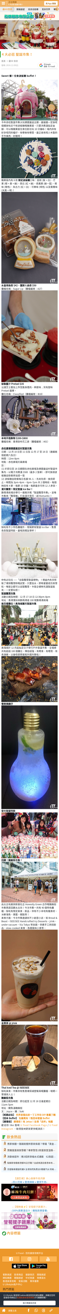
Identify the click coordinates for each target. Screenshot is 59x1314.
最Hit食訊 (7, 9)
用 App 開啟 (51, 3)
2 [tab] (27, 15)
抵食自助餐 (33, 9)
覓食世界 (46, 9)
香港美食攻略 (9, 1281)
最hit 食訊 (13, 60)
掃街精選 (7, 1277)
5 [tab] (27, 19)
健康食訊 (30, 1274)
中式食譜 (30, 1277)
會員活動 (23, 1281)
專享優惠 (34, 1281)
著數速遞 (7, 1274)
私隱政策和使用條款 (25, 1297)
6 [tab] (31, 19)
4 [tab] (35, 15)
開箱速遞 (20, 9)
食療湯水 (41, 1277)
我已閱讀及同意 (29, 1303)
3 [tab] (31, 15)
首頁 (3, 60)
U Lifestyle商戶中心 (12, 1284)
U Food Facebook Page (33, 1125)
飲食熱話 (18, 1274)
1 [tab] (23, 15)
